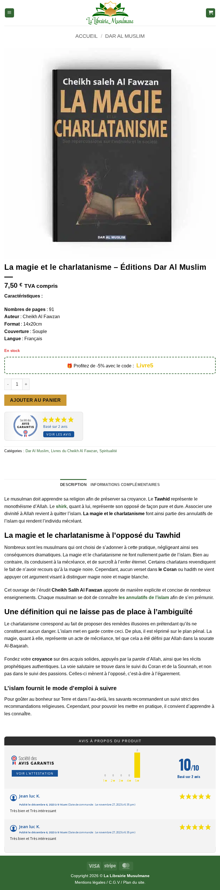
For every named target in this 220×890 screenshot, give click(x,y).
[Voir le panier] (210, 13)
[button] (9, 13)
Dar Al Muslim (125, 36)
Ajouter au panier (35, 400)
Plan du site (133, 882)
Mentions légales (90, 882)
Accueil (86, 36)
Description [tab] (73, 485)
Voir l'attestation (34, 773)
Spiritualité (108, 451)
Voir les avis (58, 434)
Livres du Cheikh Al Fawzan (74, 451)
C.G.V (114, 882)
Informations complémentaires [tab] (125, 485)
